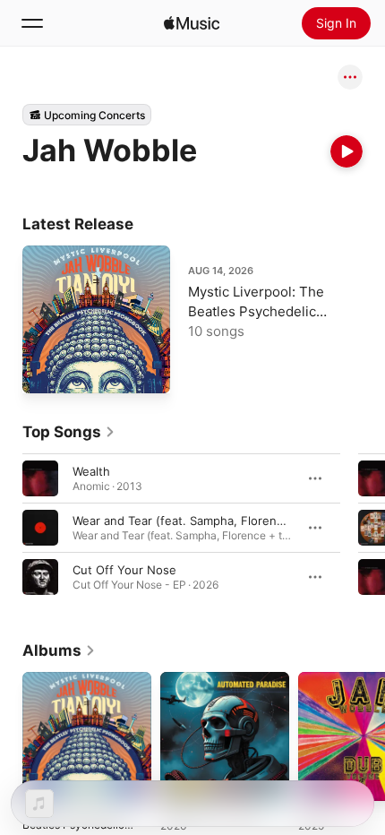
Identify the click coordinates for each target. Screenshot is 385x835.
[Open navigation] (32, 23)
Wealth (91, 471)
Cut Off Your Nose (124, 570)
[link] (69, 432)
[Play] (346, 151)
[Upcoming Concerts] (86, 114)
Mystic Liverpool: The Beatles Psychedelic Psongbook (256, 311)
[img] (191, 23)
